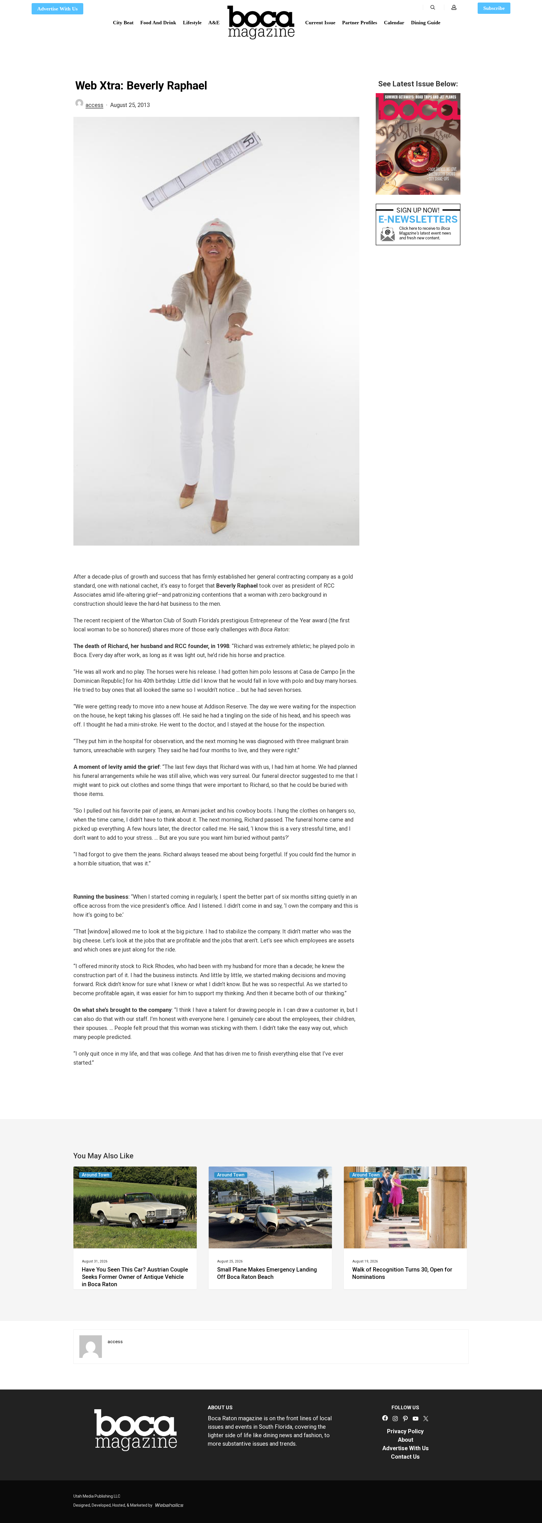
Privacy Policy (405, 1431)
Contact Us (405, 1456)
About (405, 1439)
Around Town (95, 1175)
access (94, 105)
